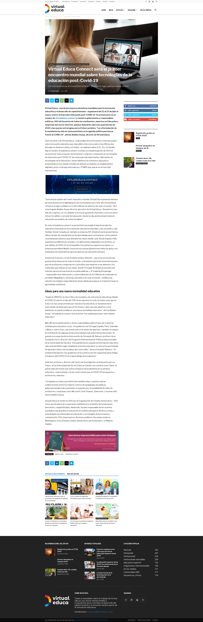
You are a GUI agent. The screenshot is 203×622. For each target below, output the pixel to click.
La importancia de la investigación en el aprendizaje (104, 575)
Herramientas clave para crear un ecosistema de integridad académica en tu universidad (56, 498)
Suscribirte (152, 119)
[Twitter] (156, 1)
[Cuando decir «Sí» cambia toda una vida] (129, 162)
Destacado (51, 64)
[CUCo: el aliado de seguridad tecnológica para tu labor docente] (81, 487)
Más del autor (73, 474)
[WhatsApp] (62, 100)
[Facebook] (145, 1)
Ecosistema (74, 1)
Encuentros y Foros (56, 17)
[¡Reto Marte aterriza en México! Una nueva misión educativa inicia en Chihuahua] (107, 511)
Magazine (131, 10)
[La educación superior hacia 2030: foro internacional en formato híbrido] (89, 564)
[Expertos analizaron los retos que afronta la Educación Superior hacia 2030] (89, 552)
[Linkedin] (152, 1)
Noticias (119, 10)
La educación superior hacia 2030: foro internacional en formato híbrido (107, 564)
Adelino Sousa (59, 454)
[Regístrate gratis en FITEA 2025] (129, 137)
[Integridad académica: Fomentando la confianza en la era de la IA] (107, 487)
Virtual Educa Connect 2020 (81, 64)
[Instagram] (149, 1)
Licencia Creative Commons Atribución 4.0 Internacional (91, 620)
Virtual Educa (65, 1)
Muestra (98, 1)
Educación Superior (141, 163)
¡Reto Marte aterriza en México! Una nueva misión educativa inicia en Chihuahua (106, 523)
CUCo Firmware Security (77, 493)
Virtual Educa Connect (71, 454)
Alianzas (105, 1)
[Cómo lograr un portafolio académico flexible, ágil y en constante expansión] (81, 511)
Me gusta (153, 106)
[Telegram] (71, 100)
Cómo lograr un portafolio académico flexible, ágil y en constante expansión (81, 523)
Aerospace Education (102, 518)
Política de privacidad (143, 620)
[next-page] (49, 529)
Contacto (155, 620)
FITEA (137, 138)
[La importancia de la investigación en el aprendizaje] (89, 575)
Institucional (59, 64)
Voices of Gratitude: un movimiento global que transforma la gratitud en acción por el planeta (56, 523)
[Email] (66, 100)
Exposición (91, 1)
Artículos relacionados (55, 474)
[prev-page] (46, 529)
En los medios (145, 10)
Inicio (111, 10)
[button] (155, 10)
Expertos (112, 1)
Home (104, 10)
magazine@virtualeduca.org (99, 611)
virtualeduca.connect (66, 118)
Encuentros (83, 1)
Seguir (154, 110)
